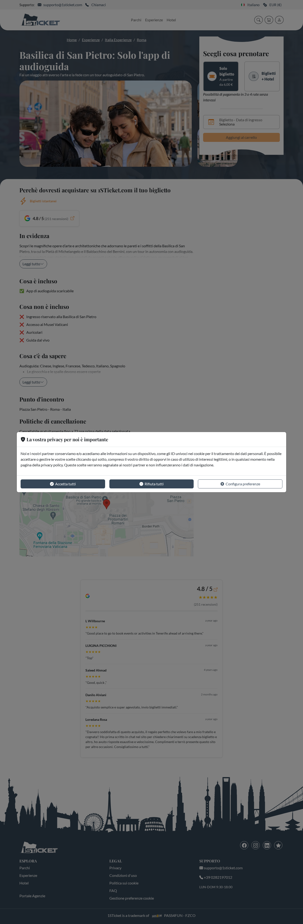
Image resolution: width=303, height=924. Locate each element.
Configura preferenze (243, 484)
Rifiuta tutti (154, 484)
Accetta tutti (65, 484)
